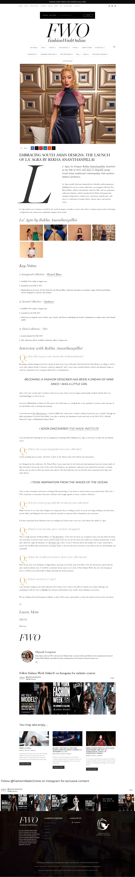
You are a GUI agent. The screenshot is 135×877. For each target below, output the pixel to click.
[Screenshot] (31, 233)
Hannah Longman (45, 652)
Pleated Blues (54, 274)
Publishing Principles (85, 862)
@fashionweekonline (33, 677)
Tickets (51, 47)
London (43, 6)
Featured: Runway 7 (100, 54)
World (21, 750)
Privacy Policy (97, 866)
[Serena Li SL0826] (34, 738)
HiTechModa (67, 61)
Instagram (77, 822)
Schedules (99, 47)
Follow (112, 678)
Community (31, 54)
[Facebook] (109, 6)
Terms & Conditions (86, 866)
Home (20, 6)
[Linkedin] (45, 148)
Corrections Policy (75, 862)
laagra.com (23, 619)
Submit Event (87, 47)
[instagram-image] (35, 698)
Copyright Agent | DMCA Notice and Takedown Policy (50, 862)
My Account (68, 6)
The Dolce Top (54, 543)
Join (25, 6)
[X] (115, 6)
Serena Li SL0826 (25, 748)
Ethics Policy (95, 862)
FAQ (77, 54)
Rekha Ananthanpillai (94, 166)
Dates (75, 47)
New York (33, 6)
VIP (61, 6)
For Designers (66, 54)
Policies (67, 862)
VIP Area (33, 47)
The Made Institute (39, 413)
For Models (63, 47)
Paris (56, 6)
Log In (76, 6)
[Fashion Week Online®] (67, 33)
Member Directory (48, 54)
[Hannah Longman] (27, 657)
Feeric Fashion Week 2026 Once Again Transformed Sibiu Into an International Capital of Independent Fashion (100, 750)
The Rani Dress (58, 537)
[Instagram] (112, 6)
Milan (50, 6)
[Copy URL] (53, 148)
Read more (25, 763)
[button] (114, 47)
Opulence (49, 301)
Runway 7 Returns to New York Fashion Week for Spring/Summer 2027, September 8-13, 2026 (67, 749)
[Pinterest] (41, 148)
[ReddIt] (49, 148)
